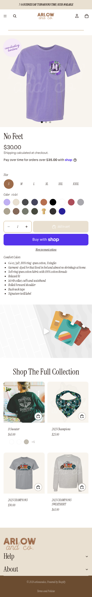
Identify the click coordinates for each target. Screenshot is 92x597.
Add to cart (63, 226)
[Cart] (87, 16)
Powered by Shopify (56, 582)
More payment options (46, 249)
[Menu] (5, 16)
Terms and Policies (46, 591)
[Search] (15, 16)
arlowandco (40, 582)
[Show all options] (33, 442)
